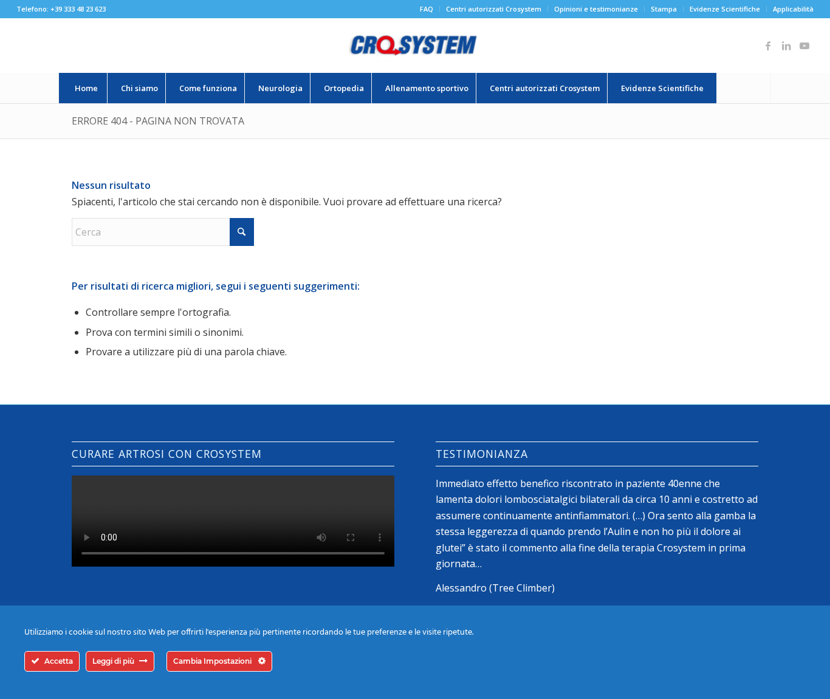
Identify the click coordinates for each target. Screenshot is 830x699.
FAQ (426, 8)
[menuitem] (427, 9)
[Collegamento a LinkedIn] (786, 45)
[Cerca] (743, 88)
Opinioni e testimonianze (596, 8)
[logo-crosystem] (415, 45)
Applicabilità (793, 8)
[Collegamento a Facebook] (768, 45)
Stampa (664, 8)
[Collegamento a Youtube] (804, 45)
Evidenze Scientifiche (725, 8)
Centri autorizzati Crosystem (493, 8)
